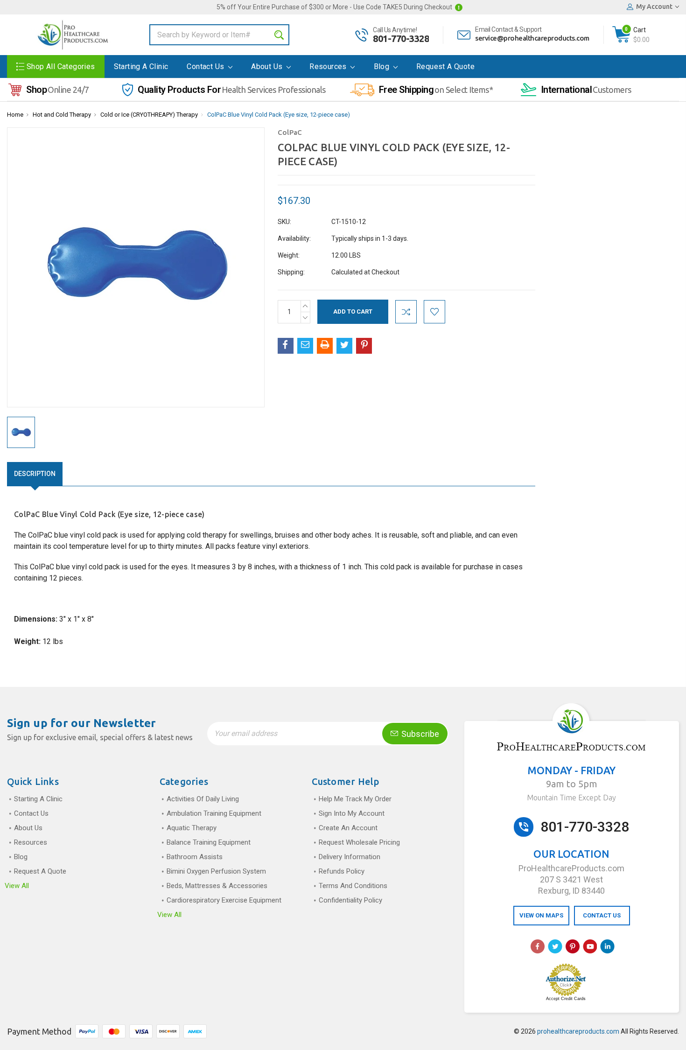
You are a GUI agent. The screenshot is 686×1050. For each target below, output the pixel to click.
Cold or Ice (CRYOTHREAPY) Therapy (149, 114)
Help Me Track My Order (355, 799)
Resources (329, 66)
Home (15, 114)
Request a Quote (445, 66)
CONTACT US (602, 915)
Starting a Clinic (141, 66)
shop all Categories (61, 66)
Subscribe (419, 734)
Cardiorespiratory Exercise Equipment (224, 900)
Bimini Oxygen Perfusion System (216, 871)
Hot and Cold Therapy (62, 114)
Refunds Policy (341, 871)
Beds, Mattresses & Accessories (217, 886)
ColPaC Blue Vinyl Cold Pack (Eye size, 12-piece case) (278, 114)
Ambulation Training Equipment (214, 813)
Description (35, 473)
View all (17, 886)
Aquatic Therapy (192, 828)
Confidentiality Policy (350, 900)
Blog (383, 66)
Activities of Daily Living (203, 799)
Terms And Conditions (353, 886)
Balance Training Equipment (209, 842)
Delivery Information (349, 857)
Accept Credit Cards (566, 998)
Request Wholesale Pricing (359, 842)
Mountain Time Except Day (571, 797)
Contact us (206, 66)
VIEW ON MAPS (541, 915)
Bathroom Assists (195, 857)
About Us (268, 66)
